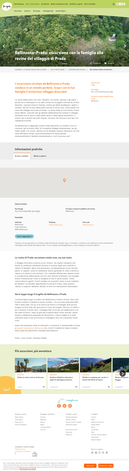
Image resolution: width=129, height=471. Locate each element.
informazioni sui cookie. (27, 469)
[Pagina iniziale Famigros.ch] (7, 6)
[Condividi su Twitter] (65, 406)
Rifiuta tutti (90, 465)
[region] (64, 465)
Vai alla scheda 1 (62, 63)
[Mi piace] (44, 387)
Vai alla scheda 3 (66, 63)
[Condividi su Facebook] (59, 406)
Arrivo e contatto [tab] (21, 156)
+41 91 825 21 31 (56, 225)
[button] (4, 46)
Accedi (122, 4)
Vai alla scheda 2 (64, 63)
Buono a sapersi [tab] (40, 156)
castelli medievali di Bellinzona (30, 328)
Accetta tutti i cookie (105, 465)
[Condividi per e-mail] (70, 406)
